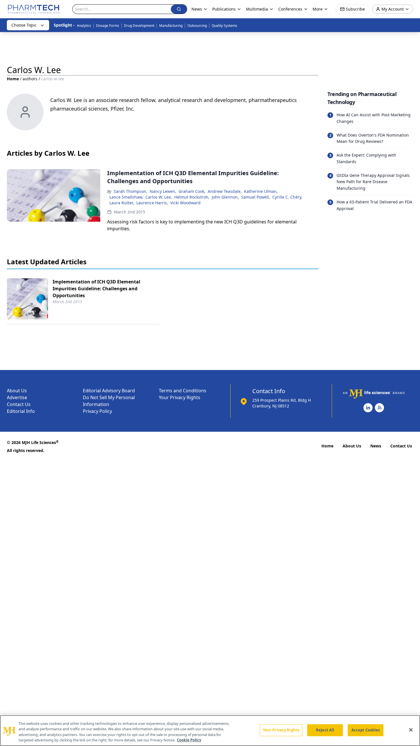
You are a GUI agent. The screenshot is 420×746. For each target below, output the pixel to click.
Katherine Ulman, (261, 191)
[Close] (411, 729)
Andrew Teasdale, (225, 191)
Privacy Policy (97, 411)
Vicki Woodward (185, 202)
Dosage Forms (107, 25)
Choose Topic (24, 25)
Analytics (84, 25)
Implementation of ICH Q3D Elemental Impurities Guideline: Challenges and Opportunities (96, 289)
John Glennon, (225, 197)
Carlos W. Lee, (158, 197)
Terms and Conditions (182, 390)
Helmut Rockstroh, (191, 197)
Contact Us (19, 404)
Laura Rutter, (121, 202)
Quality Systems (224, 25)
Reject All (325, 730)
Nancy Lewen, (163, 191)
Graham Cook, (192, 191)
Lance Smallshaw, (126, 197)
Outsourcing (197, 25)
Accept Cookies (365, 730)
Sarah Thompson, (130, 191)
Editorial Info (21, 411)
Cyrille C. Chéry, (287, 197)
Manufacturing (171, 25)
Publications (224, 9)
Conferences (290, 9)
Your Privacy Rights (179, 397)
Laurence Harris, (152, 202)
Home (13, 78)
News (375, 446)
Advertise (17, 397)
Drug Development (139, 25)
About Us (17, 390)
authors (30, 78)
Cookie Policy (189, 740)
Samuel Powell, (255, 197)
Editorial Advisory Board (109, 390)
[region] (210, 730)
